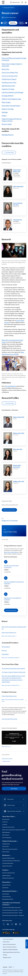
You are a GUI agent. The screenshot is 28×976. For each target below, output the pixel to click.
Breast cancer (10, 13)
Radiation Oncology (7, 109)
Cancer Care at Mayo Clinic (10, 72)
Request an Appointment (10, 17)
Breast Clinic (5, 69)
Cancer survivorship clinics (10, 76)
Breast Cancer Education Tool (9, 632)
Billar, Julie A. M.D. (17, 449)
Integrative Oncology (8, 89)
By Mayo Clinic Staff (7, 501)
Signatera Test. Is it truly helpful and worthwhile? (12, 598)
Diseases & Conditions (9, 7)
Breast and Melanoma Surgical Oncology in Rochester (14, 59)
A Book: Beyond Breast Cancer (9, 696)
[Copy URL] (22, 738)
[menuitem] (13, 23)
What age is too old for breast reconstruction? (11, 566)
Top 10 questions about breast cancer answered (13, 668)
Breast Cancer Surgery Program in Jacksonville (12, 65)
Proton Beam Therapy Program (11, 105)
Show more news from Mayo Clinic (10, 685)
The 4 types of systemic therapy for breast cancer (13, 672)
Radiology (5, 112)
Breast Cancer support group (11, 552)
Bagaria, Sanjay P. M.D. (18, 417)
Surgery (4, 115)
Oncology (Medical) (7, 95)
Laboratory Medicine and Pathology (12, 92)
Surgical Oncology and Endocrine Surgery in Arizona (12, 120)
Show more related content (8, 636)
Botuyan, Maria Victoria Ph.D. (17, 466)
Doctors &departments (13, 23)
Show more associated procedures (10, 657)
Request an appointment (9, 510)
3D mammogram (6, 646)
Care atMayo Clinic (22, 23)
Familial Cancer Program (9, 79)
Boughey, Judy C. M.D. (18, 481)
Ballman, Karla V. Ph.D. (18, 433)
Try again (14, 741)
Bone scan (4, 650)
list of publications (10, 386)
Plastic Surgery (6, 102)
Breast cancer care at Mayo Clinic (10, 504)
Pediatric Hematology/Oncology (11, 99)
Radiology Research (8, 135)
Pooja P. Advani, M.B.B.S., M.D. (17, 170)
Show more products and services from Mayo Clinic (13, 700)
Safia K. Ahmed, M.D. (18, 186)
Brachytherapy (5, 654)
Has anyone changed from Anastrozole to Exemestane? (14, 582)
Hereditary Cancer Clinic (9, 82)
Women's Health (7, 124)
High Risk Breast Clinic (8, 86)
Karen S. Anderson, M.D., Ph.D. (18, 203)
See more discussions (11, 610)
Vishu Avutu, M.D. (17, 219)
